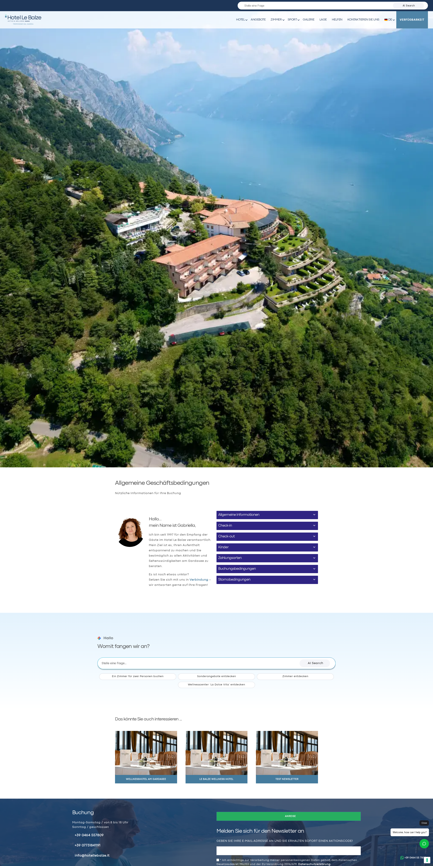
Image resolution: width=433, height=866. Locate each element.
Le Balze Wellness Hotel (216, 779)
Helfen (337, 19)
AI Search (409, 5)
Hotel (240, 19)
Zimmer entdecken (295, 676)
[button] (315, 663)
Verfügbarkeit (412, 19)
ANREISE (290, 816)
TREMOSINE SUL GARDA (23, 24)
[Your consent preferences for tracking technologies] (427, 860)
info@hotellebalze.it (92, 855)
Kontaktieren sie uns (363, 19)
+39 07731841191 (87, 845)
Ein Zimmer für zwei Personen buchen (138, 676)
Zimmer (276, 19)
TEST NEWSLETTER (287, 779)
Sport (292, 19)
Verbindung (199, 580)
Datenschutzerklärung (314, 864)
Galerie (308, 19)
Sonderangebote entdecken (216, 676)
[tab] (267, 515)
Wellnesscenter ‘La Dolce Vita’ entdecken (216, 685)
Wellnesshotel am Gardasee (146, 779)
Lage (323, 19)
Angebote (258, 19)
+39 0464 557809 (89, 835)
